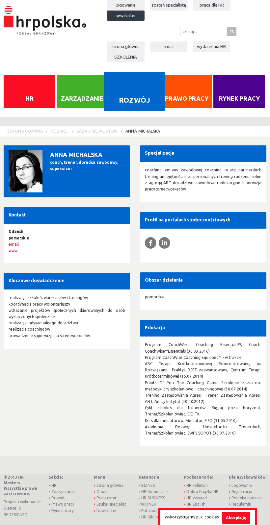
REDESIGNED (16, 514)
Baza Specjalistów (97, 131)
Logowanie (126, 5)
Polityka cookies (246, 498)
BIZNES (148, 485)
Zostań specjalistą (168, 5)
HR (30, 98)
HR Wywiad (196, 498)
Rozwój (134, 100)
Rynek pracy (239, 98)
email (14, 244)
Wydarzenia (211, 46)
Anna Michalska (142, 131)
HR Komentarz (155, 491)
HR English (195, 504)
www (13, 250)
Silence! (10, 508)
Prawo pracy (186, 98)
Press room (107, 498)
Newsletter (126, 15)
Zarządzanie (82, 98)
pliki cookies (207, 517)
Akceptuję (236, 517)
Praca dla (212, 5)
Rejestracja (241, 491)
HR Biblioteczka (156, 517)
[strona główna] (45, 17)
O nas (168, 46)
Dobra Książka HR (202, 491)
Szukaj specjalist (111, 504)
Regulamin (241, 504)
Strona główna (126, 46)
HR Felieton (197, 485)
